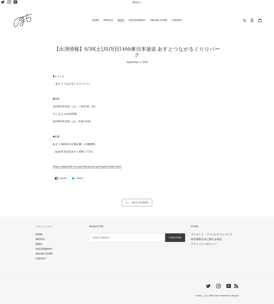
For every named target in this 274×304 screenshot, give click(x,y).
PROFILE (40, 239)
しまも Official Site (211, 295)
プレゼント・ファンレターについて (211, 234)
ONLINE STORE (44, 253)
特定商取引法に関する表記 (206, 239)
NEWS (38, 244)
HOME (38, 234)
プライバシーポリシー (204, 244)
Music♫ (137, 2)
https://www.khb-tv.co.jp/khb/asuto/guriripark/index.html (87, 166)
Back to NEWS (140, 202)
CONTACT (40, 258)
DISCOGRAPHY (43, 249)
